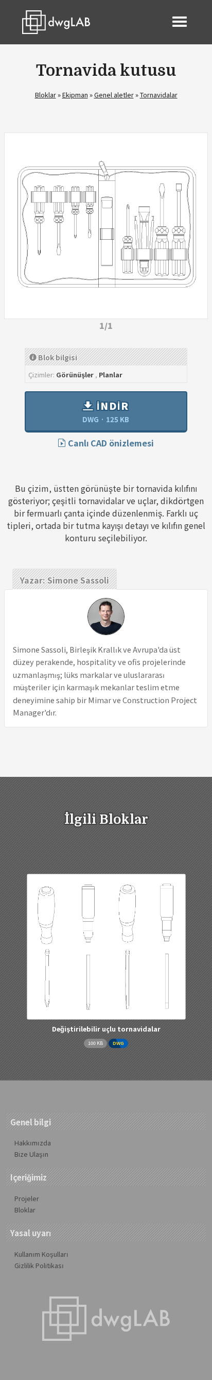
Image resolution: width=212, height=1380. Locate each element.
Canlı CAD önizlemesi (110, 443)
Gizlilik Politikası (39, 1265)
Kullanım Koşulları (41, 1254)
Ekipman (75, 94)
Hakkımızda (32, 1143)
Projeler (26, 1198)
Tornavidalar (159, 94)
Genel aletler (114, 94)
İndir (105, 411)
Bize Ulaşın (31, 1154)
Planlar (110, 374)
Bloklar (45, 94)
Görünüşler (75, 374)
